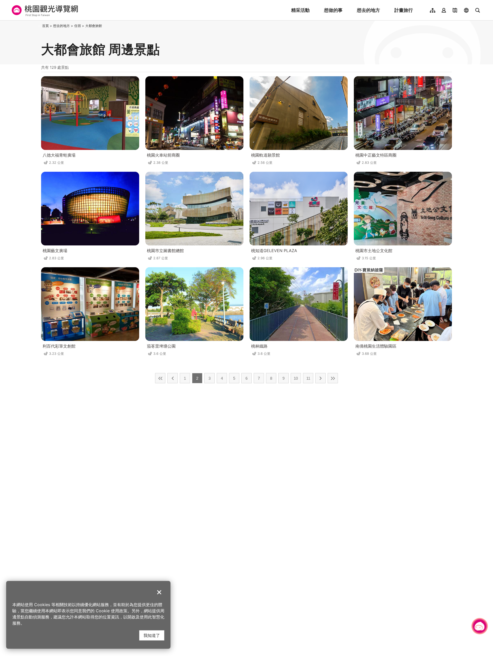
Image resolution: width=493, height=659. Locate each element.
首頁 (45, 26)
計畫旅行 (403, 10)
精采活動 (300, 10)
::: (39, 26)
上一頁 (172, 378)
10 (296, 378)
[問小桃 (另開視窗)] (479, 626)
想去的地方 (368, 10)
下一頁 (320, 378)
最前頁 (160, 378)
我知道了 (152, 635)
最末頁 (333, 378)
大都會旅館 (93, 26)
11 (308, 378)
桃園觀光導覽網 (44, 10)
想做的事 (333, 10)
